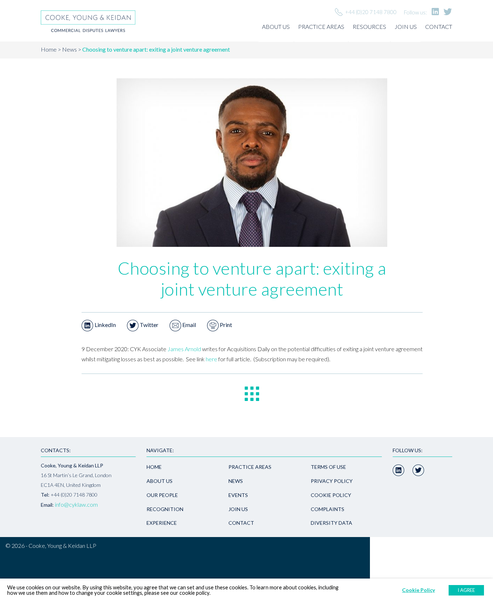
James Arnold (184, 348)
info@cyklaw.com (76, 504)
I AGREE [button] (466, 590)
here (211, 358)
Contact (438, 26)
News (69, 49)
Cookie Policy (331, 495)
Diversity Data (331, 523)
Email (188, 324)
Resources (369, 26)
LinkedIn (104, 324)
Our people (162, 495)
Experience (162, 523)
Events (238, 495)
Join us (405, 26)
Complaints (327, 509)
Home (49, 49)
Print (225, 324)
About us (276, 26)
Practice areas (321, 26)
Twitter (148, 324)
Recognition (165, 509)
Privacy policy (332, 481)
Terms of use (328, 467)
